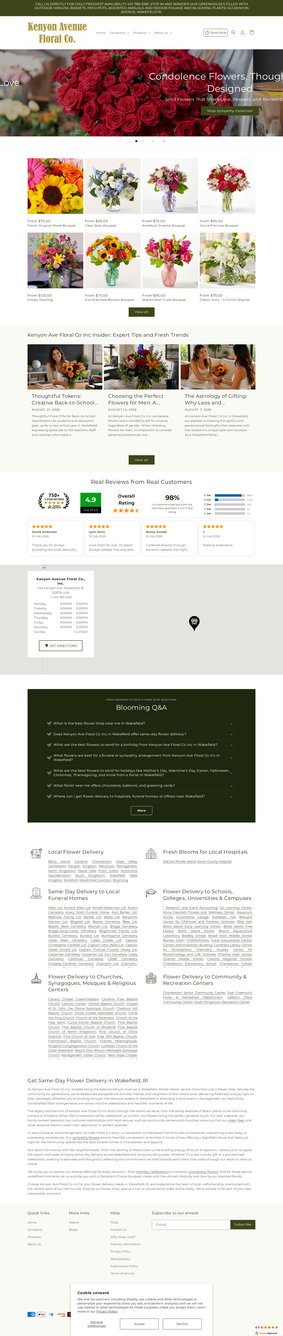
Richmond (129, 871)
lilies (240, 1120)
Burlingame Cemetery (119, 936)
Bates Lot (112, 917)
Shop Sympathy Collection (141, 111)
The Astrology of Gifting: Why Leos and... (216, 399)
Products (34, 1237)
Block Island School (196, 931)
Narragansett (127, 866)
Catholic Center (74, 1004)
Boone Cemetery (106, 921)
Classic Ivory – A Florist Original (225, 300)
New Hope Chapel (122, 1055)
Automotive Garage (192, 917)
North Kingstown (61, 871)
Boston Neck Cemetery (67, 926)
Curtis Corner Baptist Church (91, 1022)
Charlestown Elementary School (189, 964)
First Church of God (79, 1036)
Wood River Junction (95, 880)
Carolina (81, 861)
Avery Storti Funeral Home (87, 912)
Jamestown (57, 866)
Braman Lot (98, 926)
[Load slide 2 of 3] (136, 141)
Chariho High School (235, 954)
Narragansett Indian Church (84, 1055)
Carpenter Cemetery (64, 954)
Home (32, 1222)
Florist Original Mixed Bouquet (52, 225)
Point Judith (108, 871)
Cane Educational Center (231, 940)
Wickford (71, 880)
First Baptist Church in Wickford (88, 1027)
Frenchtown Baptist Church (72, 1041)
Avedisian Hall (224, 917)
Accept (139, 1324)
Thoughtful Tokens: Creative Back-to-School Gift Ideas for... (63, 399)
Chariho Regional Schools (229, 959)
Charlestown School (235, 964)
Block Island (59, 861)
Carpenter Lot (92, 954)
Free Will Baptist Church (117, 1036)
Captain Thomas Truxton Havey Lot (108, 949)
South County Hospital (214, 861)
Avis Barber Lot (124, 912)
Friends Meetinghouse (118, 1041)
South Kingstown (90, 875)
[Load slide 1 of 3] (130, 141)
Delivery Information (125, 1244)
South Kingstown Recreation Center (222, 1002)
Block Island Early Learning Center (192, 926)
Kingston (89, 866)
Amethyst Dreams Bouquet (163, 225)
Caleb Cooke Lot (106, 940)
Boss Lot (130, 921)
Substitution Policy (124, 1266)
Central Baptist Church (106, 1004)
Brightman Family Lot (118, 931)
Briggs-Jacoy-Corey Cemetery (72, 931)
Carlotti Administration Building (187, 945)
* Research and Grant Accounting (190, 908)
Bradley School (194, 936)
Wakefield (117, 875)
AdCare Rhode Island (179, 861)
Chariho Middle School (183, 959)
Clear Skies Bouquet (100, 225)
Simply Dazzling (40, 300)
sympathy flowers (86, 1137)
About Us (34, 1244)
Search (74, 1222)
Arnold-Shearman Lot (109, 908)
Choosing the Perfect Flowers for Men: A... (135, 399)
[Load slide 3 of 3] (142, 141)
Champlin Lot (107, 964)
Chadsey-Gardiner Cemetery (71, 964)
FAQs (114, 1222)
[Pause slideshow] (163, 141)
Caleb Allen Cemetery (67, 940)
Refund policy (120, 1259)
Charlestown (101, 861)
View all (141, 312)
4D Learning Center (236, 908)
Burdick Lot (89, 936)
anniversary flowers (203, 1172)
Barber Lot (92, 917)
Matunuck (106, 866)
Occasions (35, 1230)
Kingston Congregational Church (73, 1046)
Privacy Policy (106, 1311)
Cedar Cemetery (122, 959)
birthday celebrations (152, 1172)
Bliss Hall (244, 921)
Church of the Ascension (95, 1018)
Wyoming (120, 880)
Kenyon (74, 866)
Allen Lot (55, 908)
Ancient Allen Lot (77, 908)
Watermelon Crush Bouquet (164, 300)
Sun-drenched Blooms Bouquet (109, 300)
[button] (119, 32)
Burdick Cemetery (62, 936)
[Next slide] (152, 141)
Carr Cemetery (115, 954)
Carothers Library (227, 945)
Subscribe (242, 1224)
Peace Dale (87, 871)
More (141, 810)
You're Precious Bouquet (219, 225)
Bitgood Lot (80, 921)
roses (232, 1120)
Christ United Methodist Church (100, 1013)
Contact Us (118, 1230)
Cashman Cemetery (85, 959)
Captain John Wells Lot (106, 945)
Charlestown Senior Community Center (194, 993)
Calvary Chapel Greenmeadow (73, 999)
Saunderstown (59, 875)
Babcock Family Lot (64, 917)
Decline (182, 1324)
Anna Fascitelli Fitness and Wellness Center (198, 912)
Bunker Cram (174, 940)
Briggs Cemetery (123, 926)
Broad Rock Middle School (230, 936)
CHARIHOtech (198, 940)
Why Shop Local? (123, 1237)
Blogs (73, 1230)
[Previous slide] (120, 141)
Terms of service (122, 1273)
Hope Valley (126, 861)
